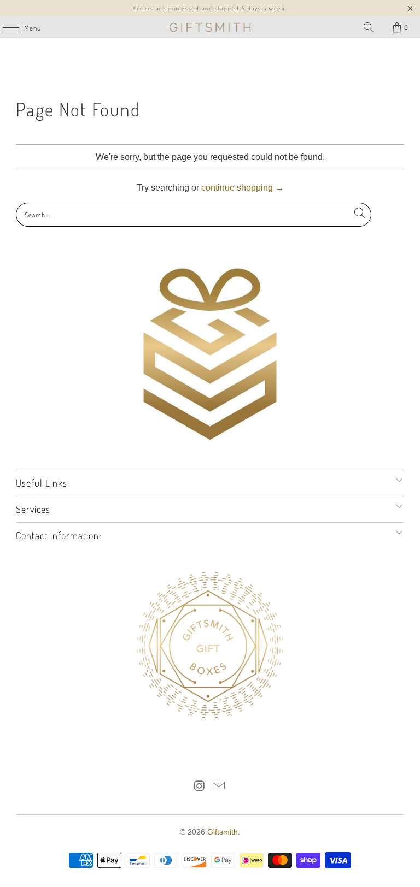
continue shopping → (242, 187)
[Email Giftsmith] (219, 787)
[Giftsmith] (210, 27)
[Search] (368, 27)
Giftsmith (222, 831)
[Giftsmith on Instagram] (199, 787)
